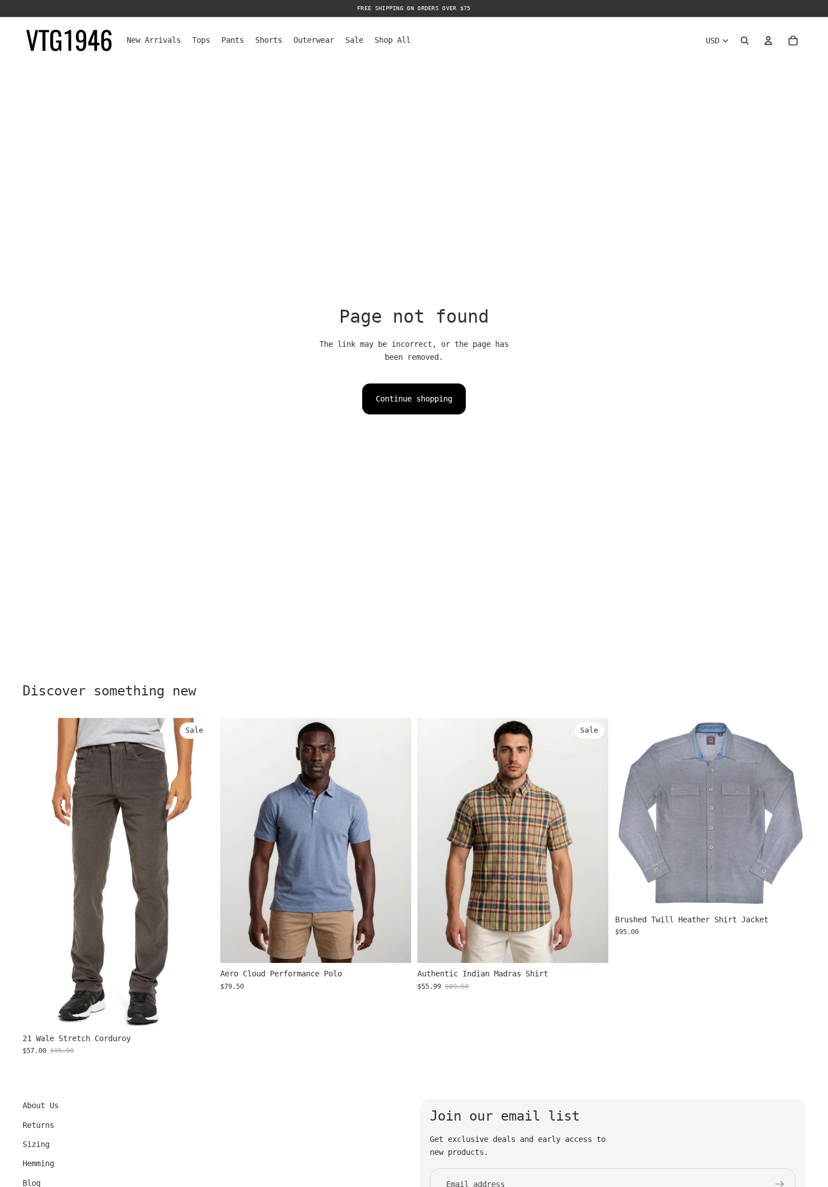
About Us (41, 1105)
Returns (38, 1125)
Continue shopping (414, 398)
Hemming (38, 1163)
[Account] (768, 40)
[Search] (744, 40)
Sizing (36, 1144)
